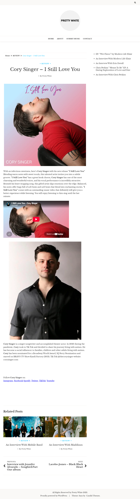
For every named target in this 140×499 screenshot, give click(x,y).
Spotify (27, 381)
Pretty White (47, 76)
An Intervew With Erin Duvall (110, 63)
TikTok (42, 381)
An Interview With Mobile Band (24, 444)
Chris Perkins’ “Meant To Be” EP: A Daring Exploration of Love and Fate (113, 69)
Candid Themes (93, 496)
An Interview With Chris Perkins (111, 75)
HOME (51, 39)
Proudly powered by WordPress (54, 496)
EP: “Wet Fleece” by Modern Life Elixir (114, 54)
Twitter (35, 381)
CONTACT (87, 39)
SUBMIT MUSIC (73, 39)
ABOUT (60, 39)
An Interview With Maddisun (66, 444)
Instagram (8, 381)
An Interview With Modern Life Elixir (113, 59)
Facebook (18, 381)
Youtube (50, 381)
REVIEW (45, 63)
